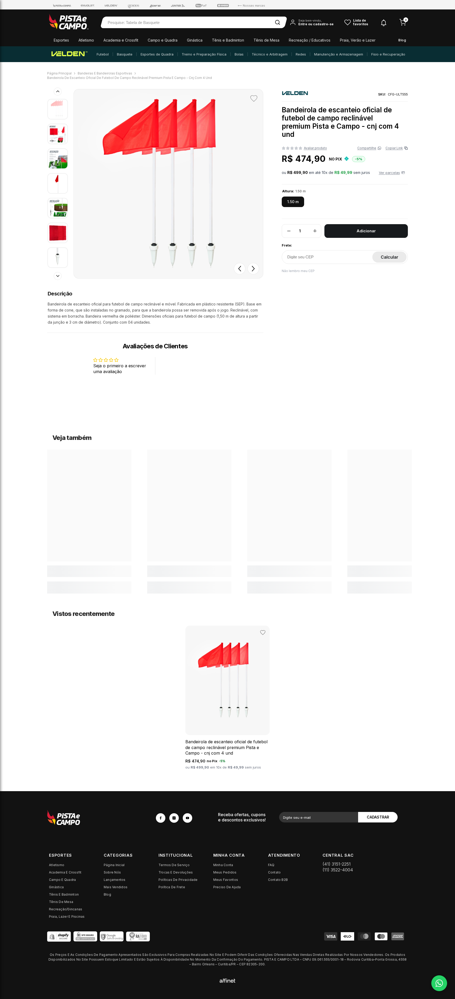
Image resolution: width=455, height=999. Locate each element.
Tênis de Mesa (266, 40)
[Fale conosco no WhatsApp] (439, 983)
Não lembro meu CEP (298, 271)
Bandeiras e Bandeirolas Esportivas (105, 73)
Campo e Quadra (162, 40)
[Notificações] (384, 22)
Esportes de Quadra (157, 54)
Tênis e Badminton (228, 40)
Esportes (61, 40)
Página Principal (59, 73)
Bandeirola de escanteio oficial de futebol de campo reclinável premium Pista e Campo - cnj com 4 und (226, 747)
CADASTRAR (378, 817)
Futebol (103, 54)
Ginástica (194, 40)
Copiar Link (395, 148)
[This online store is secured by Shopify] (59, 936)
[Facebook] (160, 818)
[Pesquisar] (277, 22)
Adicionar (366, 230)
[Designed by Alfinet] (227, 980)
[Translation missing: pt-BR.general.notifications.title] (384, 22)
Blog (402, 40)
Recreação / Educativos (309, 40)
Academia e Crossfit (120, 40)
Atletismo (86, 40)
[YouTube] (187, 818)
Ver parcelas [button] (389, 172)
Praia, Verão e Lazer (357, 40)
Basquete (124, 54)
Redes (301, 54)
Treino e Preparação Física (204, 54)
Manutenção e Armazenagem (338, 54)
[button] (239, 268)
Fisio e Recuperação (388, 54)
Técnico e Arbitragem (270, 54)
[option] (168, 183)
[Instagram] (174, 818)
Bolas (239, 54)
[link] (89, 571)
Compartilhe (366, 148)
